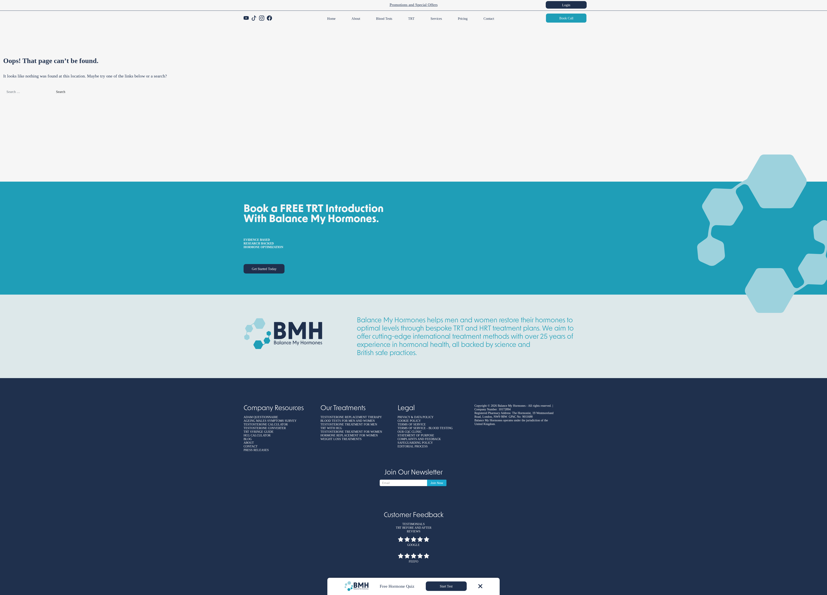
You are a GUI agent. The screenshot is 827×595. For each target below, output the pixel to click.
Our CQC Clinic (410, 431)
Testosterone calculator (266, 424)
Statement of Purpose (416, 435)
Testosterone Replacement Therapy (351, 417)
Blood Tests (384, 18)
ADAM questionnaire (261, 417)
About (355, 18)
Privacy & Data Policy (416, 417)
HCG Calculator (257, 435)
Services (436, 18)
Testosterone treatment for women (351, 431)
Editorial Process (413, 446)
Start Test (446, 586)
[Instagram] (261, 18)
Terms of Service (412, 424)
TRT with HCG (331, 428)
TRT (411, 18)
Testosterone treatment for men (348, 424)
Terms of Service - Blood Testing (425, 428)
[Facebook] (269, 18)
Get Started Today (264, 269)
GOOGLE (413, 545)
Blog (248, 439)
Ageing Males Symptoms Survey (270, 420)
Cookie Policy (409, 420)
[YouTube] (246, 18)
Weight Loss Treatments (341, 439)
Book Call (566, 18)
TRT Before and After (413, 527)
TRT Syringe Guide (259, 431)
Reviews (413, 531)
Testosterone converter (265, 428)
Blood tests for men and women (347, 420)
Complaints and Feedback (419, 439)
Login (566, 5)
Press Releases (256, 450)
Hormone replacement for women (349, 435)
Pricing (463, 18)
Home (331, 18)
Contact (488, 18)
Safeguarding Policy (415, 442)
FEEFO (413, 561)
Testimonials (413, 524)
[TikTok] (253, 18)
